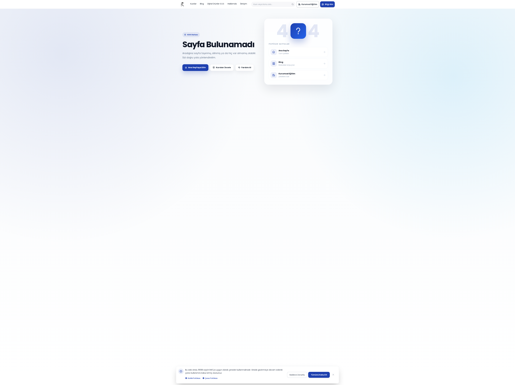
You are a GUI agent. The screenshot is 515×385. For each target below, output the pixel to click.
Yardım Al (246, 67)
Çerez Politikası (211, 378)
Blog (202, 3)
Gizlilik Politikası (194, 378)
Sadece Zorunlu (297, 374)
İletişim (243, 3)
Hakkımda (232, 3)
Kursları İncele (223, 67)
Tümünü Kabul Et (319, 374)
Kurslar (193, 3)
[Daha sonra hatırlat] (334, 375)
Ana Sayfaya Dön (197, 67)
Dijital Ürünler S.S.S (215, 3)
